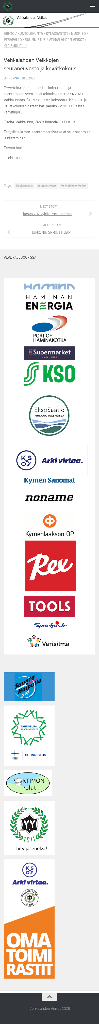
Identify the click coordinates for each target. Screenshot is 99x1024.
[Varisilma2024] (49, 651)
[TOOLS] (49, 616)
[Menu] (92, 6)
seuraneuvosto (47, 186)
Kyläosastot (57, 33)
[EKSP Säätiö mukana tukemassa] (49, 439)
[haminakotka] (49, 341)
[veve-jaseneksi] (29, 853)
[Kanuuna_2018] (49, 359)
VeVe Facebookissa (20, 257)
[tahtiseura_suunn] (29, 764)
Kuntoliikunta (30, 33)
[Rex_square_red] (50, 590)
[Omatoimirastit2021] (29, 977)
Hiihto (9, 33)
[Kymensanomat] (49, 482)
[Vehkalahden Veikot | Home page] (9, 6)
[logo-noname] (49, 509)
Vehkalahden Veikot (66, 40)
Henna (13, 78)
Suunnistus (35, 40)
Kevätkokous (24, 186)
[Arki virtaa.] (49, 474)
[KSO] (49, 384)
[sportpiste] (49, 629)
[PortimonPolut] (28, 795)
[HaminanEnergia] (49, 310)
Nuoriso (78, 33)
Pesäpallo (13, 40)
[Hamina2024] (49, 288)
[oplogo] (49, 537)
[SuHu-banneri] (29, 700)
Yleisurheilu (15, 46)
